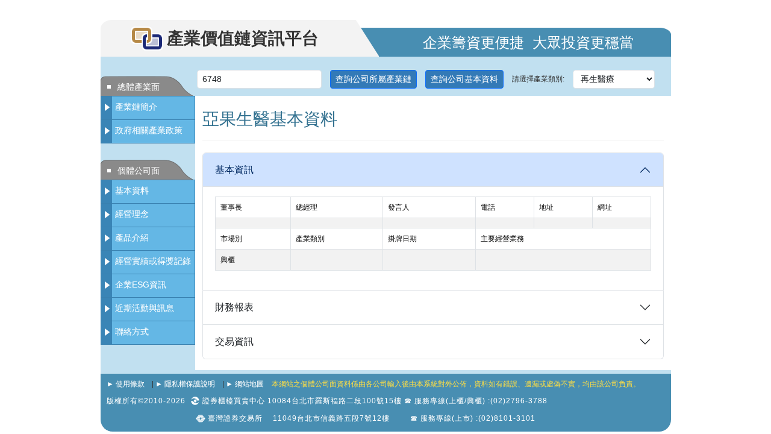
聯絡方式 (132, 331)
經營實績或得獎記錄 (153, 261)
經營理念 (132, 214)
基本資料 (132, 190)
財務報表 (234, 307)
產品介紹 (132, 237)
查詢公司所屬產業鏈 (373, 79)
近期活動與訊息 (144, 308)
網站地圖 (249, 384)
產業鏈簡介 (136, 107)
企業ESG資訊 (140, 284)
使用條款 (130, 384)
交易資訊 (234, 341)
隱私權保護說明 (189, 384)
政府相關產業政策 (149, 130)
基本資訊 (234, 170)
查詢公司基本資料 (464, 79)
